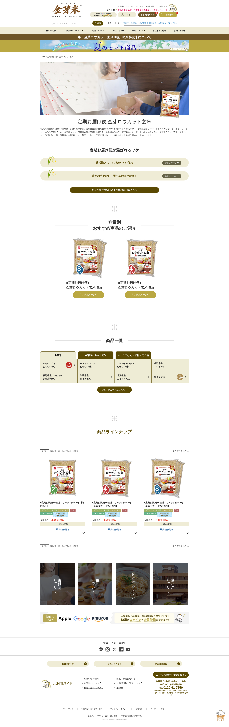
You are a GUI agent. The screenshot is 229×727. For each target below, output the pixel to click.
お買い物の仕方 (91, 679)
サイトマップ (68, 709)
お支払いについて (92, 683)
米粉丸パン (153, 23)
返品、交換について (126, 679)
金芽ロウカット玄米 (95, 355)
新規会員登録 (161, 664)
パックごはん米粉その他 (133, 355)
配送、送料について (93, 688)
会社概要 (150, 6)
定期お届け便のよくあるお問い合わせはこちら (114, 190)
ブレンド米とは (173, 23)
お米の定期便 (143, 23)
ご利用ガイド (162, 6)
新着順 (75, 451)
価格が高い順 (66, 451)
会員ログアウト (115, 664)
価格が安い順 (55, 451)
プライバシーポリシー (118, 709)
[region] (150, 24)
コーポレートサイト (158, 709)
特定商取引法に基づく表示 (92, 709)
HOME (43, 57)
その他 (119, 688)
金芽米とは (162, 23)
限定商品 (134, 23)
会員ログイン (68, 664)
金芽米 (58, 355)
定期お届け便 (52, 57)
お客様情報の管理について (129, 683)
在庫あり (126, 23)
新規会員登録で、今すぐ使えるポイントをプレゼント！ (142, 10)
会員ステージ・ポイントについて (132, 6)
